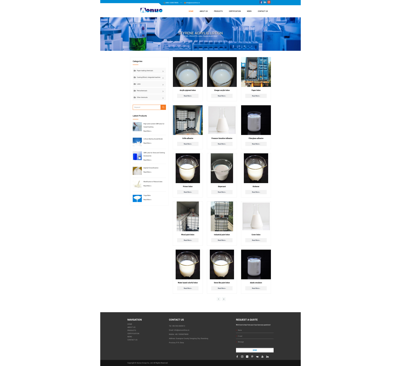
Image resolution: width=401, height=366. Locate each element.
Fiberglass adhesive (256, 138)
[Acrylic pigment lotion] (188, 72)
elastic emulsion (256, 283)
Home (191, 11)
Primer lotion (188, 186)
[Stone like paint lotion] (222, 264)
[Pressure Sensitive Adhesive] (222, 120)
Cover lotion (256, 235)
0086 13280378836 (172, 3)
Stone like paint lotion (222, 283)
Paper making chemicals (145, 70)
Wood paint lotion (187, 235)
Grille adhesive (187, 138)
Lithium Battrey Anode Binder (153, 139)
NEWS (249, 11)
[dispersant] (222, 168)
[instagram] (268, 3)
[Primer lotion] (188, 168)
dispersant (222, 186)
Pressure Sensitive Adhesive (221, 138)
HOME (129, 324)
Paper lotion (256, 90)
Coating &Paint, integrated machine (148, 77)
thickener (256, 186)
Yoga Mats (147, 195)
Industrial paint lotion (222, 235)
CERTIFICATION (235, 11)
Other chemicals (142, 97)
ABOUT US (204, 11)
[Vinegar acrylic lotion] (222, 72)
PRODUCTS (218, 11)
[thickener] (256, 168)
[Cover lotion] (256, 216)
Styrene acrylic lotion (210, 36)
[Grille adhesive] (188, 120)
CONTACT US (263, 11)
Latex (200, 36)
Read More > (147, 131)
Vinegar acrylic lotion (222, 90)
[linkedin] (264, 3)
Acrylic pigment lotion (188, 90)
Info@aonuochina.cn (193, 3)
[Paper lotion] (256, 72)
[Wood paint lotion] (188, 216)
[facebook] (261, 3)
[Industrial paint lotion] (222, 216)
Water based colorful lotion (188, 283)
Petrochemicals (142, 91)
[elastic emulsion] (256, 264)
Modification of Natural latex (152, 181)
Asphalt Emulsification (150, 168)
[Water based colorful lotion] (188, 264)
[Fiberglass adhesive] (256, 120)
